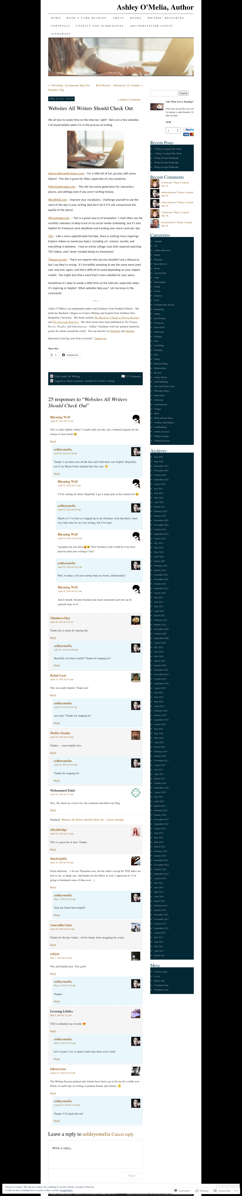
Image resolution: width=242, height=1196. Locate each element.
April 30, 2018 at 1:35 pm (61, 833)
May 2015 (158, 841)
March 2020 (159, 660)
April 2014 (159, 896)
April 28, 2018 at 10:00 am (66, 649)
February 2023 (160, 511)
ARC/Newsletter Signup (151, 25)
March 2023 (159, 506)
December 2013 (161, 914)
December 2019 (161, 669)
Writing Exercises (162, 440)
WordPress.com (161, 989)
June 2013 (158, 941)
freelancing (159, 309)
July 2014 (158, 882)
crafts (156, 277)
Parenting (158, 349)
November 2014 (161, 864)
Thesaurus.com (57, 259)
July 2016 (158, 796)
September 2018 (161, 719)
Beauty (157, 254)
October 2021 (160, 583)
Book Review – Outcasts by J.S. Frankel (119, 85)
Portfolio (60, 25)
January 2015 (160, 855)
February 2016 (160, 810)
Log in (157, 976)
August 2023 (160, 483)
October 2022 (160, 529)
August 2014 (160, 878)
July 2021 (158, 597)
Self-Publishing (161, 381)
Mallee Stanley (60, 733)
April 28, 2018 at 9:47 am (65, 706)
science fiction (160, 377)
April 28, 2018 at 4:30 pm (61, 736)
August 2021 (160, 592)
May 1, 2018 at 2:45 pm (61, 957)
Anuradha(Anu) (61, 925)
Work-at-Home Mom (163, 417)
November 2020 (161, 628)
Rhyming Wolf (60, 417)
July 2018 (158, 728)
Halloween (159, 331)
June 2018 (158, 733)
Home (56, 17)
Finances (158, 295)
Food (156, 300)
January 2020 (160, 665)
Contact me (100, 338)
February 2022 (160, 565)
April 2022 (159, 556)
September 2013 (161, 928)
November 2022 (161, 524)
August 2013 (160, 932)
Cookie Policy (66, 1190)
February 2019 (160, 710)
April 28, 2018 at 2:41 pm (61, 679)
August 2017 (160, 764)
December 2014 (161, 860)
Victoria (164, 182)
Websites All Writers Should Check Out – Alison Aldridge (92, 819)
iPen (156, 340)
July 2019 (158, 692)
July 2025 (158, 456)
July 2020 (158, 647)
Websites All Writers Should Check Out (90, 108)
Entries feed (159, 980)
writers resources (161, 431)
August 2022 (160, 538)
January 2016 (160, 814)
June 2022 (158, 547)
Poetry (157, 358)
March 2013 (159, 955)
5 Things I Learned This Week (167, 148)
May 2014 (158, 891)
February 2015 (160, 851)
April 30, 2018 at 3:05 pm (61, 862)
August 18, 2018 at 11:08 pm (67, 1104)
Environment (160, 281)
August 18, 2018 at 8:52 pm (62, 1072)
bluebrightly (58, 858)
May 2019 (158, 701)
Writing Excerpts (161, 436)
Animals (158, 241)
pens (156, 354)
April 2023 (159, 502)
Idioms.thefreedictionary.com (66, 173)
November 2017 (161, 760)
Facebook (115, 331)
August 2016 (160, 792)
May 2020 (158, 656)
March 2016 (159, 805)
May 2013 (158, 946)
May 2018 (158, 737)
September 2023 (161, 479)
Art (155, 245)
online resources (74, 381)
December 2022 (161, 520)
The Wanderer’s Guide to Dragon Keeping (116, 317)
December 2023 (161, 465)
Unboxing (158, 399)
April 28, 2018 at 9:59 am (69, 509)
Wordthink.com (57, 199)
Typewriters (159, 395)
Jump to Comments (129, 99)
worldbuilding (160, 426)
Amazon (129, 331)
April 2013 (159, 950)
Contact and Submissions (100, 25)
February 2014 (160, 905)
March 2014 (159, 900)
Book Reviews (160, 263)
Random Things (161, 363)
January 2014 (160, 909)
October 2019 (160, 678)
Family (157, 286)
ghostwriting (159, 318)
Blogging (158, 259)
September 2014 (161, 873)
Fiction (157, 290)
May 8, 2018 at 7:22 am (60, 1015)
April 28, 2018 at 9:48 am (65, 453)
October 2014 (160, 869)
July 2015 (158, 832)
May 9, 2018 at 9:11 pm (64, 1042)
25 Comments (133, 376)
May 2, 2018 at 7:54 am (64, 985)
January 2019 (160, 715)
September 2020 (161, 638)
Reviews (158, 372)
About (118, 17)
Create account (160, 971)
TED (50, 236)
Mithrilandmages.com (61, 186)
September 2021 (161, 588)
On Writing (74, 376)
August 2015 (160, 828)
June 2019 (158, 696)
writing (111, 381)
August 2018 (160, 724)
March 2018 (159, 746)
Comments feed (161, 985)
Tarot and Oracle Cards (164, 386)
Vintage (157, 408)
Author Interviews (162, 250)
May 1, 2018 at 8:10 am (64, 898)
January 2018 (160, 755)
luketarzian (58, 1068)
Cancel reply (123, 1134)
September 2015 (161, 823)
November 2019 (161, 674)
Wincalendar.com (59, 218)
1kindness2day (60, 618)
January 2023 (160, 515)
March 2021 (159, 615)
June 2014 (158, 887)
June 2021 (158, 601)
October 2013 (160, 923)
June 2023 (158, 493)
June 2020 (158, 651)
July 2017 (158, 769)
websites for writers (95, 381)
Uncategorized (160, 404)
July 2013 (158, 937)
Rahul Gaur (58, 675)
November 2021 (161, 579)
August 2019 (160, 687)
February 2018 (160, 751)
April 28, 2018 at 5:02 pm (65, 764)
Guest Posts (159, 327)
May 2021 (158, 606)
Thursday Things (161, 390)
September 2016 (161, 787)
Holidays (158, 336)
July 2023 (158, 488)
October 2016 (160, 783)
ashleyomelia (63, 449)
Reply (53, 441)
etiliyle (55, 953)
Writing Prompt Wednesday (166, 157)
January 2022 (160, 570)
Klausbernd (166, 222)
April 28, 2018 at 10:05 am (70, 538)
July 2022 (158, 542)
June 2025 (158, 461)
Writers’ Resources (166, 17)
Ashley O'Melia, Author (155, 6)
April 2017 (159, 773)
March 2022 (159, 561)
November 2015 (161, 819)
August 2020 (160, 642)
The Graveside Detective (66, 322)
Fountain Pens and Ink (164, 304)
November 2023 (161, 470)
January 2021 (160, 624)
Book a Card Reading (87, 17)
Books (136, 17)
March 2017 (159, 778)
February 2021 (160, 619)
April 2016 (159, 801)
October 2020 (160, 633)
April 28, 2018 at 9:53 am (69, 485)
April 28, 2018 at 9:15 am (61, 420)
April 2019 (159, 706)
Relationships (160, 368)
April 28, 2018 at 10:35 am (70, 591)
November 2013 (161, 919)
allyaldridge (58, 829)
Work (156, 413)
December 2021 (161, 574)
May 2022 (158, 551)
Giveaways (61, 33)
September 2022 (161, 533)
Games (157, 313)
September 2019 (161, 683)
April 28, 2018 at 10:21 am (70, 566)
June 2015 (158, 837)
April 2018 (159, 742)
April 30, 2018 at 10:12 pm (62, 928)
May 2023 (158, 497)
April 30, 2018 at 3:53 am (61, 794)
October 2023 (160, 474)
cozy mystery (160, 272)
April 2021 (159, 610)
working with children (164, 422)
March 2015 (159, 846)
